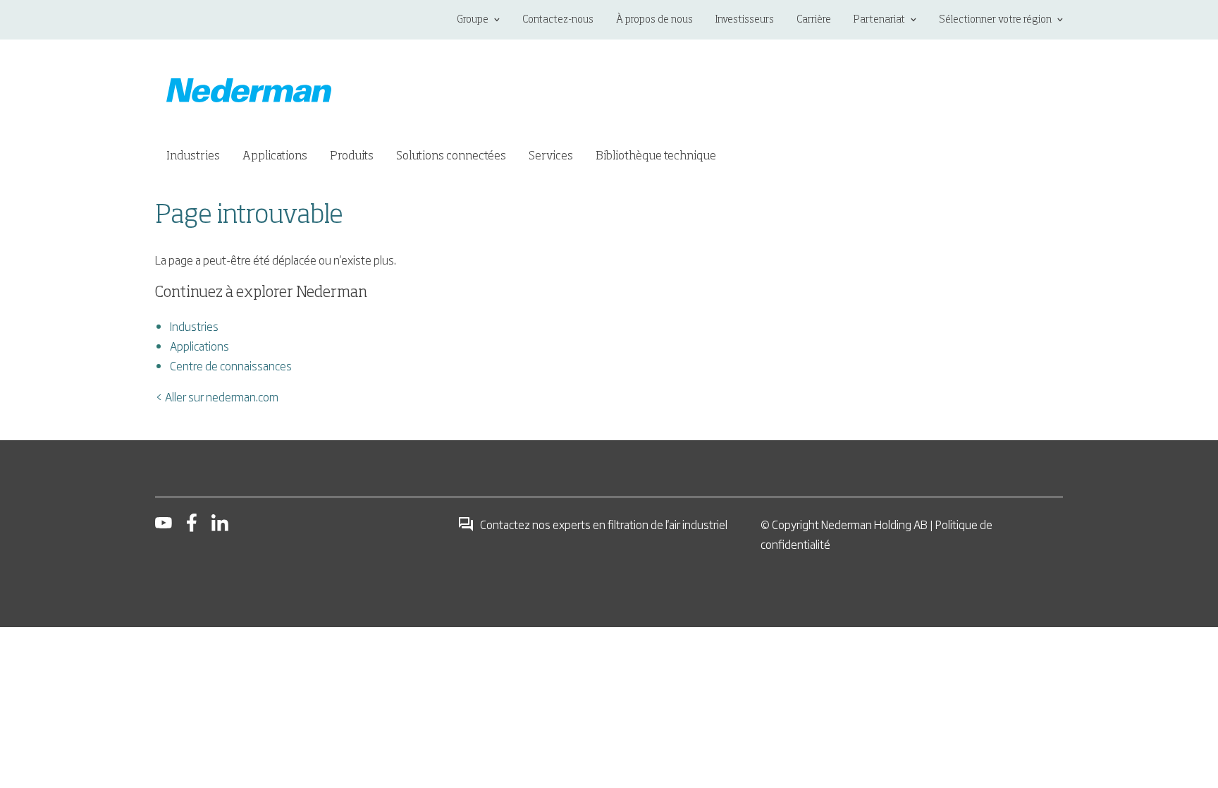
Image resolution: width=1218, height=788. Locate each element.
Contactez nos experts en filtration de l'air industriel (603, 524)
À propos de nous (654, 20)
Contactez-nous (557, 20)
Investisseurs (744, 20)
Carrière (813, 20)
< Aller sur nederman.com (216, 396)
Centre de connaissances (231, 365)
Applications (199, 345)
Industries (194, 325)
